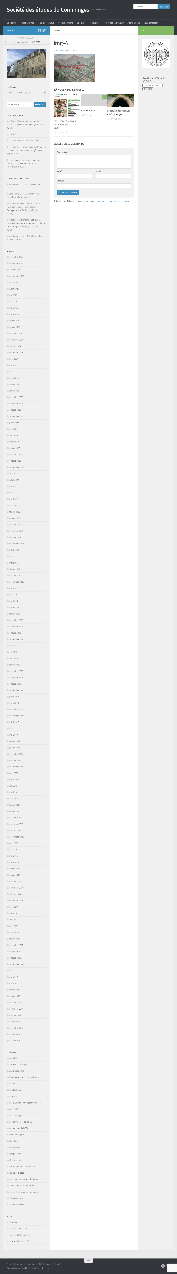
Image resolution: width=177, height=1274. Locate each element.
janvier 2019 (14, 665)
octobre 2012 (15, 958)
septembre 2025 (16, 276)
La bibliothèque (47, 22)
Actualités (13, 1058)
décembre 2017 (16, 709)
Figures (12, 1083)
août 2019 (13, 645)
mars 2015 (14, 862)
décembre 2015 (16, 817)
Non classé (14, 1141)
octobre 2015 (15, 830)
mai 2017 (13, 728)
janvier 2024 (14, 391)
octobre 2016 (15, 760)
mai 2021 (13, 556)
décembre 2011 (16, 1002)
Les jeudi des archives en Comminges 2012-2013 (65, 124)
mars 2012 (14, 983)
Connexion (14, 1222)
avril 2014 (13, 919)
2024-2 (12, 134)
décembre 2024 (16, 333)
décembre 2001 (16, 1040)
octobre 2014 (15, 894)
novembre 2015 (16, 824)
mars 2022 (14, 505)
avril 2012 (13, 977)
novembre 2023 (16, 403)
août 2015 (13, 843)
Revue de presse (16, 1173)
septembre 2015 (16, 837)
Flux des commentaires (19, 1235)
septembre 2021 (16, 543)
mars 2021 (14, 563)
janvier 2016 (14, 811)
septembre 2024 (16, 352)
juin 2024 (13, 365)
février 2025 (14, 320)
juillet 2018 (14, 696)
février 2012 (14, 990)
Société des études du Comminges (48, 9)
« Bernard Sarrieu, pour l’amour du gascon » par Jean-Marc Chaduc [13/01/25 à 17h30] (26, 124)
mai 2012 (13, 970)
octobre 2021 (15, 537)
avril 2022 (13, 499)
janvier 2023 (14, 448)
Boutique (95, 22)
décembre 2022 (16, 454)
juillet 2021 (14, 550)
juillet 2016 (14, 779)
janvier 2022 (14, 518)
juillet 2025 (14, 289)
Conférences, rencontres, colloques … (25, 1077)
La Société (11, 22)
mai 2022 (13, 492)
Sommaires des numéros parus (23, 1185)
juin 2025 (13, 295)
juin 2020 (13, 588)
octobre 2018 (15, 684)
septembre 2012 (16, 964)
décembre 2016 (16, 754)
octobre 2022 (15, 461)
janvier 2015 (14, 875)
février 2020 (14, 607)
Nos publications (65, 22)
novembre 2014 (16, 888)
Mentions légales (16, 1134)
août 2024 (13, 359)
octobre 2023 (15, 410)
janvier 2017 (14, 747)
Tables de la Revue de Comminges (24, 1192)
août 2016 (13, 773)
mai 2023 (13, 429)
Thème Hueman (43, 1268)
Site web (60, 181)
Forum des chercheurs (113, 22)
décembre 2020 (16, 575)
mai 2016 (13, 792)
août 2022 (13, 473)
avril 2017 (13, 735)
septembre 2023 (16, 416)
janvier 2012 (14, 996)
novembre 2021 (16, 531)
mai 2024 (13, 371)
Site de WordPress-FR (19, 1241)
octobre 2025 (15, 269)
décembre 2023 (16, 397)
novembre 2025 (16, 263)
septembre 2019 (16, 639)
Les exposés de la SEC (18, 1128)
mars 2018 (14, 703)
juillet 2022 (14, 480)
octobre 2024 (15, 346)
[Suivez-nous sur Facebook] (39, 30)
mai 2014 (13, 913)
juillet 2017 (14, 722)
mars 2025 (14, 314)
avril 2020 (13, 601)
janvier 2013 (14, 939)
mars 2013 (14, 932)
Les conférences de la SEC (20, 1122)
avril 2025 (13, 308)
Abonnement (133, 22)
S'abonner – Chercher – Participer (23, 1179)
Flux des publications (18, 1228)
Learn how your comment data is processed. (110, 201)
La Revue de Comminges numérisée (25, 1103)
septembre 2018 (16, 690)
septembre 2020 (16, 582)
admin (60, 50)
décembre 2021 (16, 524)
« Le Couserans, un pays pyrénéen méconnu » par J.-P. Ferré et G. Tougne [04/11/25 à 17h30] (23, 163)
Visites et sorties (16, 1204)
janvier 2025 (14, 327)
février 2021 (14, 569)
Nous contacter (151, 22)
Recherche (148, 89)
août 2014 (13, 907)
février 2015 (14, 868)
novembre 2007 (16, 1021)
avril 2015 (13, 856)
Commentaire (63, 152)
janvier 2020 (14, 614)
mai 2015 (13, 849)
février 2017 (14, 741)
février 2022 (14, 512)
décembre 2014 (16, 881)
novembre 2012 (16, 951)
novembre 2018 (16, 677)
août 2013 (13, 926)
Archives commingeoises (20, 1064)
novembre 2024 (16, 340)
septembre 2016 (16, 766)
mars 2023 (14, 442)
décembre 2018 (16, 671)
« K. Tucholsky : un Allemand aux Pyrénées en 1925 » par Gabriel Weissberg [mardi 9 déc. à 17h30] (26, 150)
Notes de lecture (16, 1160)
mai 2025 (13, 301)
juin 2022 (13, 486)
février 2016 (14, 805)
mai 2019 (13, 652)
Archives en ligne (16, 1071)
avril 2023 (13, 435)
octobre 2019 (15, 633)
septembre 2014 (16, 900)
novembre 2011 (16, 1009)
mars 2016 (14, 798)
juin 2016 (13, 786)
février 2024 (14, 384)
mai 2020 (13, 594)
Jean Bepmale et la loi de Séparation (24, 140)
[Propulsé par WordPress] (26, 1268)
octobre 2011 (15, 1015)
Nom (59, 171)
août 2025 (13, 282)
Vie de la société (16, 1198)
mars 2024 (14, 378)
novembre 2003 (16, 1034)
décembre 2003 (16, 1028)
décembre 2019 (16, 620)
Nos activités (28, 22)
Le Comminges (15, 1115)
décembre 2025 (16, 257)
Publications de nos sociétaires (22, 1166)
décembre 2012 (16, 945)
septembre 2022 (16, 467)
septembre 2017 (16, 716)
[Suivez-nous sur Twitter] (44, 30)
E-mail (99, 171)
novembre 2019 (16, 626)
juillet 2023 (14, 422)
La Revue (81, 22)
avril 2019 (13, 658)
